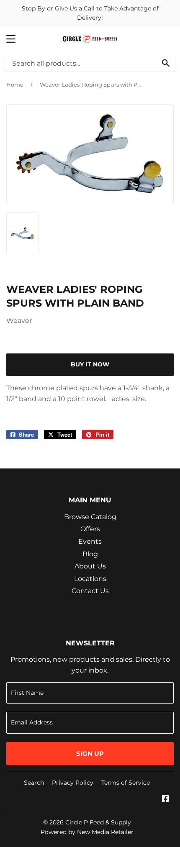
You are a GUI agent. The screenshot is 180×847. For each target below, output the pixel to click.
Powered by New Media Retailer (87, 832)
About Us (90, 566)
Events (90, 541)
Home (14, 84)
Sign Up (90, 753)
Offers (90, 529)
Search (34, 782)
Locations (90, 579)
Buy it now (90, 364)
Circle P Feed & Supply (98, 822)
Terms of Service (125, 782)
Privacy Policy (72, 782)
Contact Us (90, 591)
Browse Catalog (90, 517)
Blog (90, 554)
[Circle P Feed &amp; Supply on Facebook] (166, 799)
